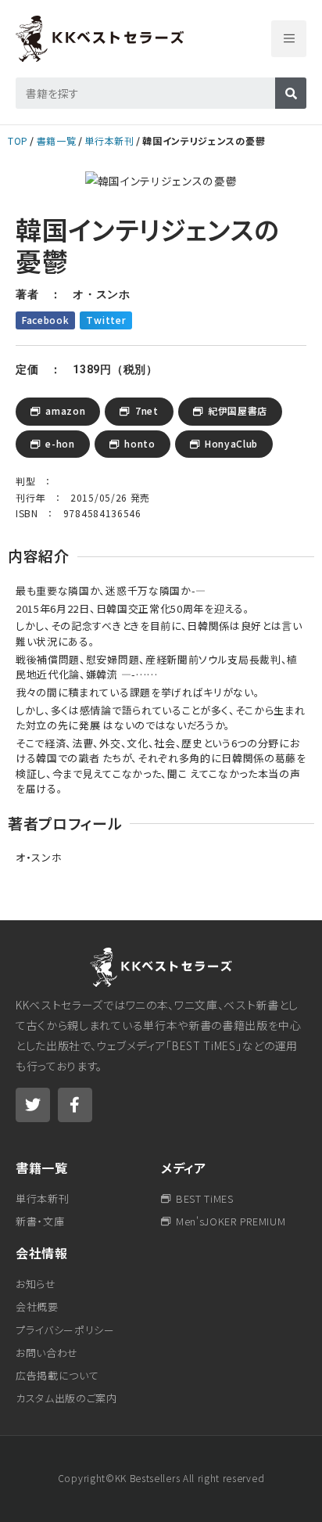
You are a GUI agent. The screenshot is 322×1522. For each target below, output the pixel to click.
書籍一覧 (57, 140)
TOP (18, 140)
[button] (288, 38)
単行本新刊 (109, 140)
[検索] (290, 93)
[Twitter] (33, 1105)
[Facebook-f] (75, 1105)
